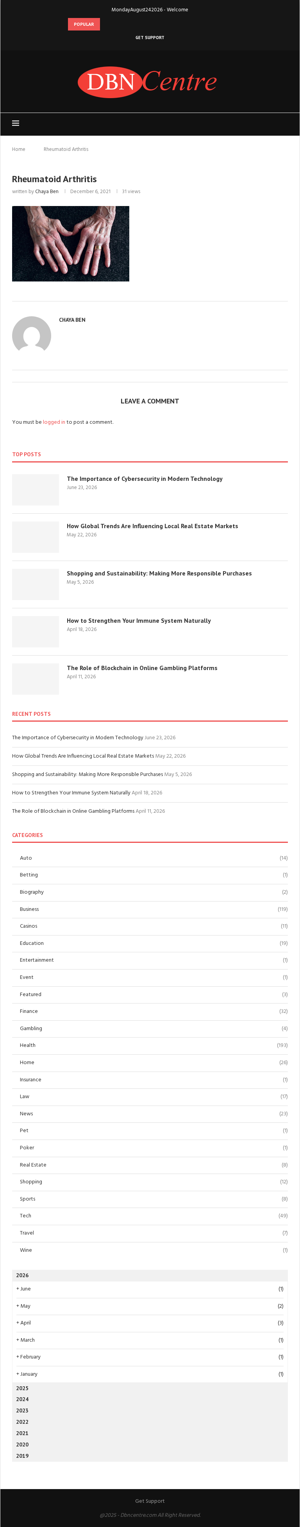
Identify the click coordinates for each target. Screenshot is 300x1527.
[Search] (284, 124)
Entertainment (154, 960)
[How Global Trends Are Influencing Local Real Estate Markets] (35, 537)
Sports (154, 1199)
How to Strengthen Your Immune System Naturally (139, 620)
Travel (154, 1233)
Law (154, 1097)
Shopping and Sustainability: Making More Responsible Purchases (159, 573)
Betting (154, 875)
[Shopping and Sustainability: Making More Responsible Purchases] (35, 584)
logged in (54, 422)
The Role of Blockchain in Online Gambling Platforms (142, 668)
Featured (154, 995)
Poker (154, 1148)
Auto (154, 858)
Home (18, 149)
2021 (22, 1433)
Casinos (154, 926)
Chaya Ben (47, 192)
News (154, 1114)
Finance (154, 1012)
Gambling (154, 1029)
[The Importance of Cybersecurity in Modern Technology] (35, 489)
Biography (154, 892)
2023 (22, 1410)
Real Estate (154, 1165)
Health (154, 1046)
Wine (154, 1251)
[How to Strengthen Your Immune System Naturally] (35, 631)
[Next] (117, 24)
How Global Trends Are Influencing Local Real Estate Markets (152, 526)
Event (154, 978)
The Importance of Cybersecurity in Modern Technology (145, 478)
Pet (154, 1131)
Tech (154, 1216)
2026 (22, 1275)
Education (154, 944)
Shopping (154, 1182)
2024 (22, 1399)
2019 (22, 1455)
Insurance (154, 1080)
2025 (22, 1388)
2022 (22, 1421)
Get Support (150, 37)
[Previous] (107, 24)
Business (154, 910)
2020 (22, 1444)
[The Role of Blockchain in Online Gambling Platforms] (35, 679)
